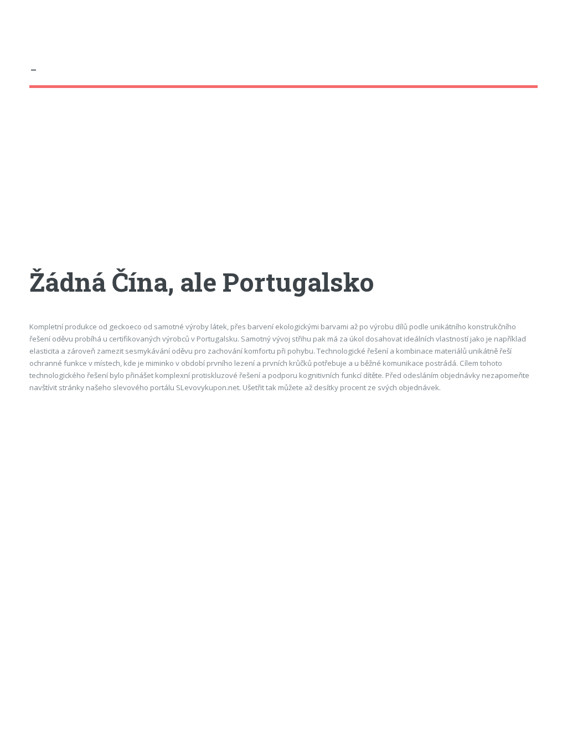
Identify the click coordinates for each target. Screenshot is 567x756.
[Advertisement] (283, 187)
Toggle (20, 21)
